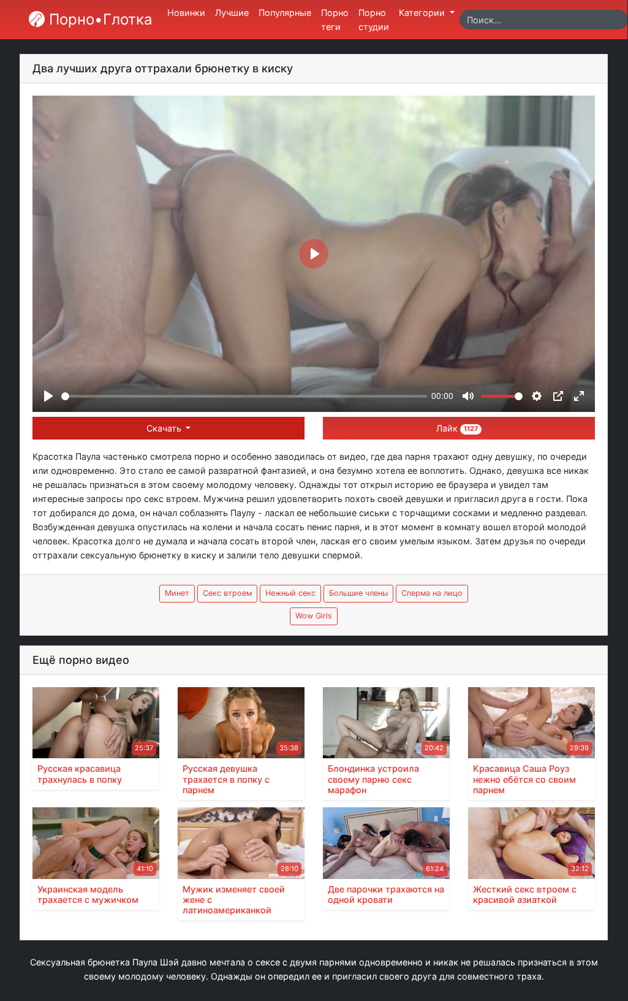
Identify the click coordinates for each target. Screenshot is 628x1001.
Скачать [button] (165, 428)
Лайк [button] (457, 428)
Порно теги (335, 19)
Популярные (285, 12)
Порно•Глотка (99, 19)
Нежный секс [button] (290, 593)
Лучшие (232, 12)
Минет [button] (177, 593)
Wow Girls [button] (313, 615)
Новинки (186, 12)
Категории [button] (423, 12)
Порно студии (373, 19)
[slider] (244, 396)
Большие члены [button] (358, 593)
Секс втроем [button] (227, 593)
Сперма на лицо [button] (432, 593)
